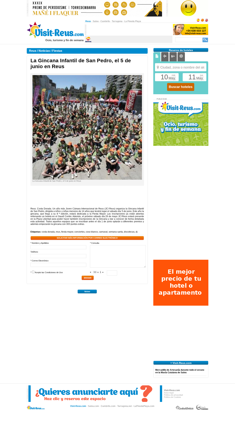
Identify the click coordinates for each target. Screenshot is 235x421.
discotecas (129, 232)
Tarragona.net (124, 406)
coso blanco (92, 232)
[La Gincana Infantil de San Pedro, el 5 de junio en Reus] (87, 179)
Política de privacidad (173, 395)
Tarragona (117, 21)
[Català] (202, 21)
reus (58, 232)
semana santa (116, 232)
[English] (206, 21)
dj (137, 232)
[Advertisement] (129, 29)
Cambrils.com (108, 406)
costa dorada (48, 232)
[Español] (198, 21)
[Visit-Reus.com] (55, 38)
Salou (96, 21)
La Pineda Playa (132, 21)
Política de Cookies (172, 397)
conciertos (79, 232)
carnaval (103, 232)
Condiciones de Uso (54, 272)
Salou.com (93, 406)
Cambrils (105, 21)
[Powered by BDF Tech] (202, 409)
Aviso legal (168, 393)
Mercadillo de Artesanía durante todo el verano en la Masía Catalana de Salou (179, 371)
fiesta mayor (67, 232)
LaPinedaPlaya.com (144, 406)
